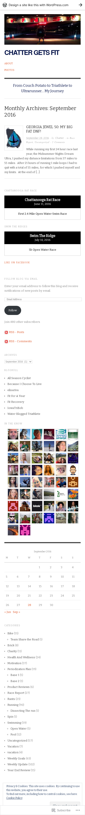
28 (29, 605)
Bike (10, 633)
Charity (12, 651)
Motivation (14, 663)
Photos (9, 70)
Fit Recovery (15, 401)
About (8, 63)
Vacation (13, 746)
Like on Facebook (17, 262)
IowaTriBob (15, 408)
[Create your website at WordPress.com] (42, 5)
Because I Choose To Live (24, 384)
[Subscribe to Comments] (6, 341)
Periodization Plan (19, 669)
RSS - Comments (20, 341)
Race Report (15, 692)
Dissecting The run (22, 710)
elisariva (13, 390)
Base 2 (14, 681)
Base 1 (14, 675)
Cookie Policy (14, 798)
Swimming (14, 722)
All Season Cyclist (19, 378)
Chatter (59, 138)
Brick (10, 645)
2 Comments (58, 142)
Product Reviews (18, 687)
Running (12, 704)
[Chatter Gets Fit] (42, 27)
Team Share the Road (24, 639)
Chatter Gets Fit (31, 52)
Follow (12, 310)
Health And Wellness (21, 657)
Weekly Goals (16, 758)
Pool (13, 734)
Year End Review (18, 770)
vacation (13, 752)
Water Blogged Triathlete (23, 413)
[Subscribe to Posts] (6, 332)
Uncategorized (42, 142)
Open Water (18, 728)
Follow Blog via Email (21, 279)
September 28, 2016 (37, 138)
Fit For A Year (16, 396)
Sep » (16, 612)
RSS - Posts (16, 332)
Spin (10, 716)
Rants (11, 699)
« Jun (7, 612)
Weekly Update (17, 764)
